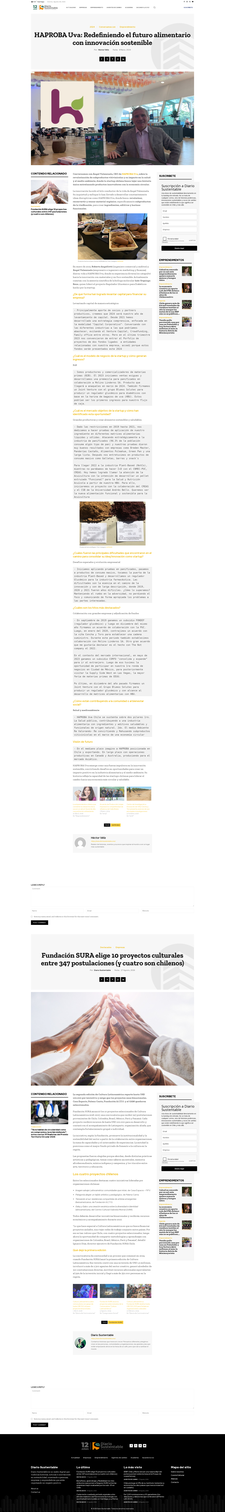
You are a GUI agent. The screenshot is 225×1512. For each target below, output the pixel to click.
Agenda (162, 301)
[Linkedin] (123, 59)
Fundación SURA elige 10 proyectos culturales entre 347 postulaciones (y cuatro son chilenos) (49, 211)
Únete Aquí (179, 248)
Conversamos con (107, 27)
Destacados (35, 206)
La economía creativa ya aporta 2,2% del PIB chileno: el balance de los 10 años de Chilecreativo (169, 291)
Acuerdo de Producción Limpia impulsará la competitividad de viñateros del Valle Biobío (111, 806)
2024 (92, 27)
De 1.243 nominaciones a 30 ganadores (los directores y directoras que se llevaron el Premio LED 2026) (144, 1496)
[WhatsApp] (118, 59)
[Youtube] (192, 1)
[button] (154, 7)
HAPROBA (120, 261)
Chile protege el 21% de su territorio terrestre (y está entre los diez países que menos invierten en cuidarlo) (144, 1485)
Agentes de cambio (131, 1479)
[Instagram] (187, 1)
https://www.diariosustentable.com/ (103, 841)
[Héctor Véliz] (82, 843)
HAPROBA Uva (130, 174)
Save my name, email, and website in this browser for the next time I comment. (66, 917)
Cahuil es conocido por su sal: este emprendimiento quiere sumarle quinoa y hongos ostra (168, 274)
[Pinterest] (112, 59)
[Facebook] (184, 1)
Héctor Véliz (103, 50)
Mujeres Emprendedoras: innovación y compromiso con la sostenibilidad (154, 868)
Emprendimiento (127, 27)
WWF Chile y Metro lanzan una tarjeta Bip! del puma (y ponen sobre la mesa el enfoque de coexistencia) (143, 1473)
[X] (189, 1)
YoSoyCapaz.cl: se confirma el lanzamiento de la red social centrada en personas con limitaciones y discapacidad (70, 870)
